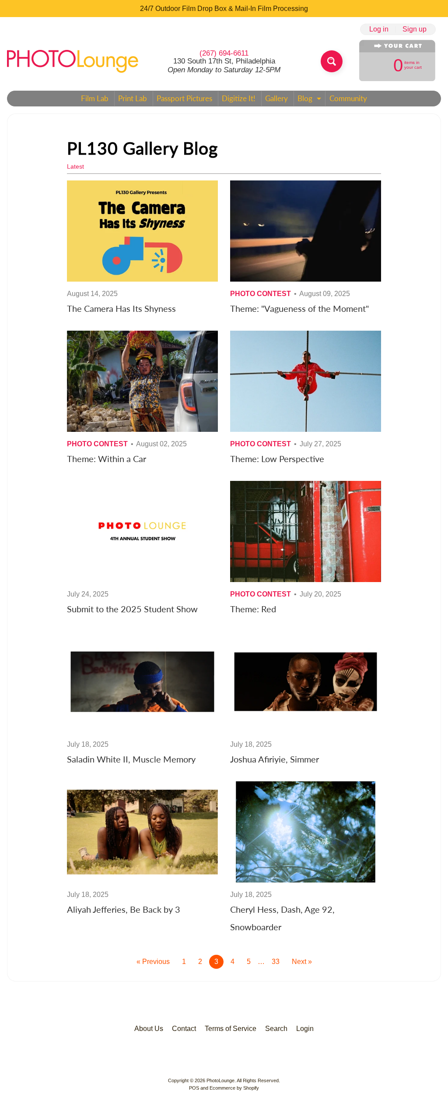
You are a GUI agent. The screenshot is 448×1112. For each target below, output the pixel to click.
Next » (302, 961)
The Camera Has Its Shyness (121, 308)
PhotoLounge (220, 1080)
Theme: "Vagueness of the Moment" (299, 308)
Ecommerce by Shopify (234, 1088)
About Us (148, 1028)
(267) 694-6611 (224, 53)
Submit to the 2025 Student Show (132, 609)
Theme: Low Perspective (277, 458)
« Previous (153, 961)
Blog (310, 100)
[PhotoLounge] (72, 61)
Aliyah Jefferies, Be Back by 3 (123, 909)
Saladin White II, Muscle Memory (131, 759)
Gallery (276, 98)
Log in (378, 29)
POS (194, 1088)
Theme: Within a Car (106, 458)
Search (276, 1028)
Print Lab (132, 98)
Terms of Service (230, 1028)
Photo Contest (260, 293)
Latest (75, 166)
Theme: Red (253, 609)
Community (348, 98)
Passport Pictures (184, 98)
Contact (184, 1028)
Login (305, 1028)
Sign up (414, 29)
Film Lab (94, 98)
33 (276, 961)
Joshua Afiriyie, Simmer (274, 759)
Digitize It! (239, 98)
